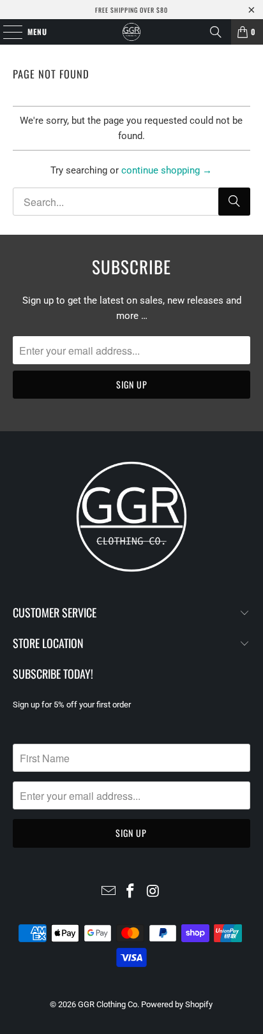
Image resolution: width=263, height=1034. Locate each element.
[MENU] (6, 32)
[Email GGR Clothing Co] (108, 892)
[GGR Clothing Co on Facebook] (130, 892)
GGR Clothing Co (107, 1004)
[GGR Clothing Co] (131, 32)
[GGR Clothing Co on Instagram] (153, 892)
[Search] (216, 32)
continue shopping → (166, 170)
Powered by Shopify (177, 1004)
